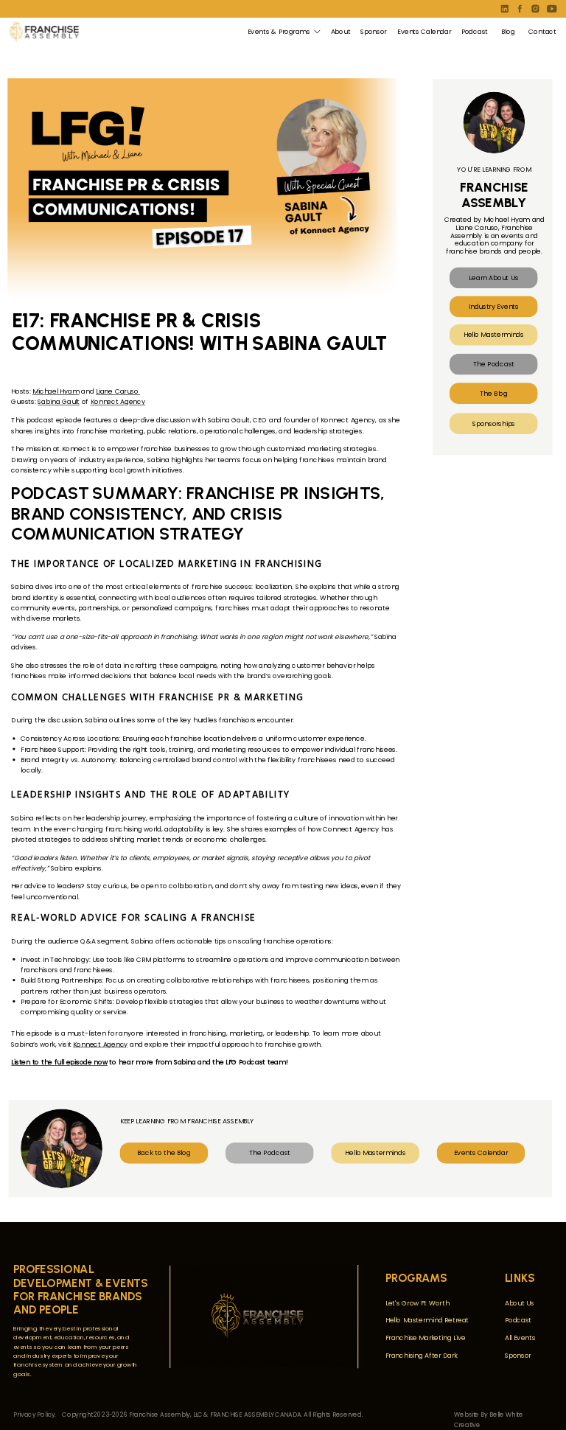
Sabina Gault (59, 402)
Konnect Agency (118, 402)
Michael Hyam (55, 392)
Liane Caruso (118, 392)
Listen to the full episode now (59, 1062)
